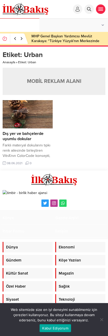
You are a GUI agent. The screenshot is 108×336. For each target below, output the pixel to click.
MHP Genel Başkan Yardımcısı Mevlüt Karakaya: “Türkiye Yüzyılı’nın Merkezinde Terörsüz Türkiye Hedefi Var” (65, 41)
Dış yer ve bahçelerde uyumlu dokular (23, 136)
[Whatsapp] (63, 203)
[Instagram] (54, 203)
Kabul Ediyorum (55, 328)
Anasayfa (9, 62)
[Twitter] (45, 203)
